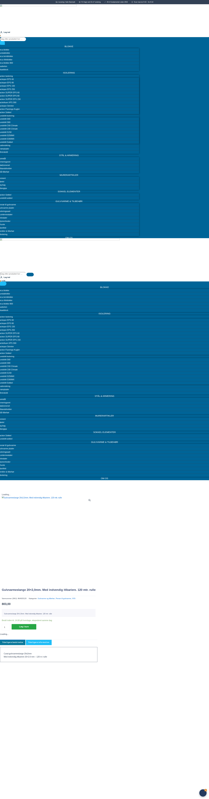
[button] (89, 500)
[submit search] (30, 39)
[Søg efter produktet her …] (13, 39)
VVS (73, 598)
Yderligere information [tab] (38, 642)
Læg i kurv (24, 627)
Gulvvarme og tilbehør (46, 598)
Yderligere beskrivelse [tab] (12, 642)
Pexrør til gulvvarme (63, 598)
